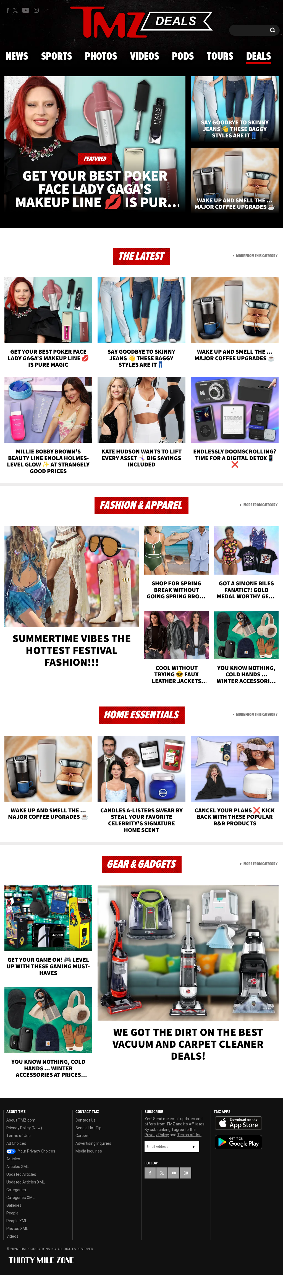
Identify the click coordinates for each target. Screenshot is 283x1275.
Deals (258, 56)
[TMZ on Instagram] (36, 10)
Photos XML (17, 1228)
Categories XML (20, 1197)
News (17, 56)
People (12, 1213)
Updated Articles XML (25, 1182)
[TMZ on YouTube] (173, 1172)
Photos (101, 56)
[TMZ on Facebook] (7, 10)
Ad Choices (16, 1143)
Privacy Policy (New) (24, 1128)
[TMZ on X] (16, 10)
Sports (56, 56)
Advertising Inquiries (93, 1143)
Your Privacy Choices (36, 1151)
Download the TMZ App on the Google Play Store (238, 1142)
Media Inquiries (88, 1151)
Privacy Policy (157, 1135)
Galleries (14, 1205)
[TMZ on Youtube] (26, 10)
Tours (220, 56)
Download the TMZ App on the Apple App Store (238, 1123)
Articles (13, 1159)
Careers (82, 1135)
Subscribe (193, 1146)
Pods (183, 56)
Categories (16, 1190)
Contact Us (85, 1120)
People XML (16, 1221)
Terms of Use (18, 1135)
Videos (144, 56)
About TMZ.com (20, 1120)
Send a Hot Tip (88, 1128)
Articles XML (17, 1166)
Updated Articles (21, 1174)
